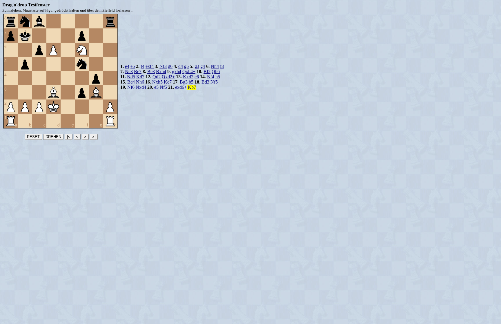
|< (68, 137)
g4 (202, 66)
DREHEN (53, 137)
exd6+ (181, 87)
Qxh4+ (188, 71)
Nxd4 (141, 87)
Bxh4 (161, 71)
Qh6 (216, 71)
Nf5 (214, 81)
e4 (127, 66)
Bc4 (131, 81)
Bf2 (207, 71)
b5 (191, 81)
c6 (197, 76)
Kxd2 (188, 76)
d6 (170, 66)
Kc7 (168, 81)
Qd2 (157, 76)
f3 (222, 66)
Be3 (151, 71)
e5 (132, 66)
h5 (217, 76)
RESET (33, 137)
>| (93, 137)
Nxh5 (157, 81)
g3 (197, 66)
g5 (186, 66)
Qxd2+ (168, 76)
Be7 (137, 71)
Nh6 (140, 81)
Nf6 (131, 87)
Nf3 (163, 66)
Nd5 (131, 76)
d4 (180, 66)
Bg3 (184, 81)
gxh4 (176, 71)
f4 (142, 66)
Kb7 (192, 87)
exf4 (150, 66)
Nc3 (129, 71)
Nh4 (215, 66)
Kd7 (140, 76)
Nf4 (210, 76)
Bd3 (205, 81)
